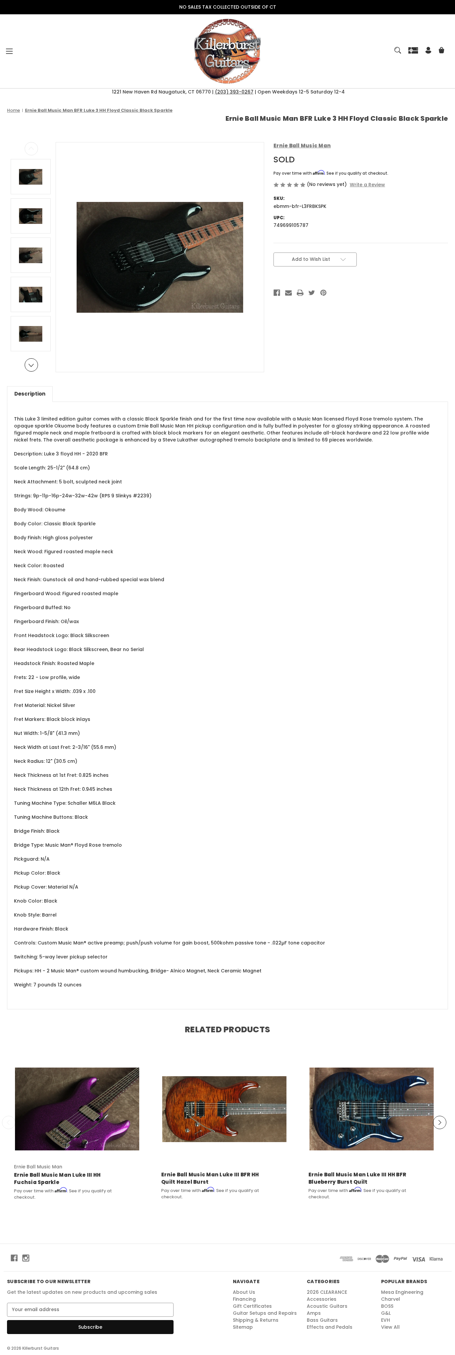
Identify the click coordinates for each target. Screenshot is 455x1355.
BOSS (387, 1306)
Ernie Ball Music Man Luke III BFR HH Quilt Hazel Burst (210, 1178)
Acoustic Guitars (327, 1306)
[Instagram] (25, 1258)
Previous (31, 148)
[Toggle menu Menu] (9, 51)
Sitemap (243, 1327)
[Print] (300, 292)
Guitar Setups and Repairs (265, 1313)
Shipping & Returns (255, 1320)
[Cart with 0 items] (441, 51)
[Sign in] (428, 51)
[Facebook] (276, 292)
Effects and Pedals (329, 1327)
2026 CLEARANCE (327, 1292)
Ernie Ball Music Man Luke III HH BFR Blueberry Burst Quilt (357, 1178)
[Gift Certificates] (413, 50)
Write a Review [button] (367, 184)
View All (390, 1327)
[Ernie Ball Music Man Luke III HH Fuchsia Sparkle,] (77, 1108)
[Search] (398, 50)
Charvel (390, 1299)
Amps (314, 1313)
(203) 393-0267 (234, 91)
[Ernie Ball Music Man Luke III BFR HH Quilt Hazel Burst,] (224, 1108)
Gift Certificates (252, 1306)
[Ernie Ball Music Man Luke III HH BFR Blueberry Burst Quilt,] (371, 1108)
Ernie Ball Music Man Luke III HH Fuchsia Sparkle (57, 1178)
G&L (386, 1313)
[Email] (288, 292)
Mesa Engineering (402, 1292)
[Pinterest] (323, 292)
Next (31, 365)
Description (29, 393)
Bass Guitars (322, 1320)
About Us (244, 1292)
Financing (244, 1299)
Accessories (321, 1299)
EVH (385, 1320)
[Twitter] (311, 292)
